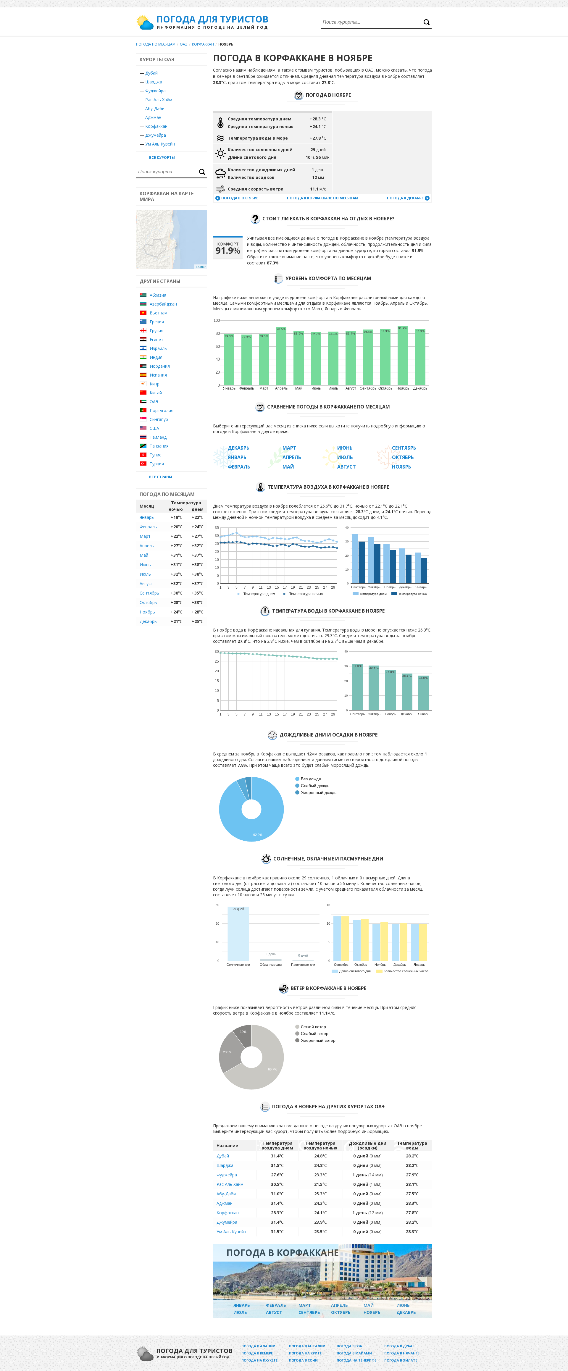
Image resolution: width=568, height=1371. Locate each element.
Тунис (155, 455)
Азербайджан (163, 304)
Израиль (158, 348)
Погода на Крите (305, 1353)
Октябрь (148, 602)
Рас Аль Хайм (158, 99)
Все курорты (162, 157)
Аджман (153, 117)
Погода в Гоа (349, 1346)
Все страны (160, 476)
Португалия (161, 410)
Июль (145, 574)
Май (144, 555)
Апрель (147, 545)
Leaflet (201, 266)
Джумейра (155, 135)
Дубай (151, 73)
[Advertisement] (382, 152)
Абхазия (158, 295)
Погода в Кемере (257, 1353)
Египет (156, 339)
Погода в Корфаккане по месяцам (322, 198)
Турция (157, 463)
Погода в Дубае (399, 1346)
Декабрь (148, 621)
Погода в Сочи (303, 1360)
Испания (158, 375)
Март (145, 536)
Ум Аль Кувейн (160, 144)
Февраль (148, 526)
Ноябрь (147, 612)
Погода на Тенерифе (356, 1360)
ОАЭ (184, 44)
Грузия (156, 330)
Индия (156, 357)
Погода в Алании (258, 1346)
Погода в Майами (354, 1353)
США (154, 428)
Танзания (159, 446)
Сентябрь (149, 593)
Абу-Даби (154, 108)
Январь (147, 517)
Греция (157, 321)
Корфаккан (203, 44)
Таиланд (158, 437)
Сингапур (159, 419)
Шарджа (153, 82)
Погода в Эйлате (400, 1360)
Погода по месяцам (155, 44)
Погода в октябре (239, 198)
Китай (156, 392)
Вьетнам (158, 313)
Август (146, 583)
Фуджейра (155, 90)
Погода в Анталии (307, 1346)
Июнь (145, 564)
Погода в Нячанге (401, 1353)
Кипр (154, 384)
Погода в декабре (405, 198)
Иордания (160, 366)
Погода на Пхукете (259, 1360)
